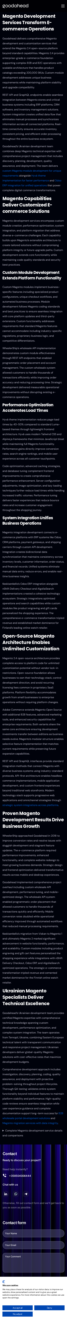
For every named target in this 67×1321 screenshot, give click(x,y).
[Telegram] (26, 1194)
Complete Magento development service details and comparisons (32, 1133)
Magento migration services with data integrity (30, 1123)
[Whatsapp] (16, 1194)
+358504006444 (20, 1175)
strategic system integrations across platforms (30, 805)
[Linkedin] (6, 1194)
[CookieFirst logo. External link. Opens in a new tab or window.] (3, 1281)
